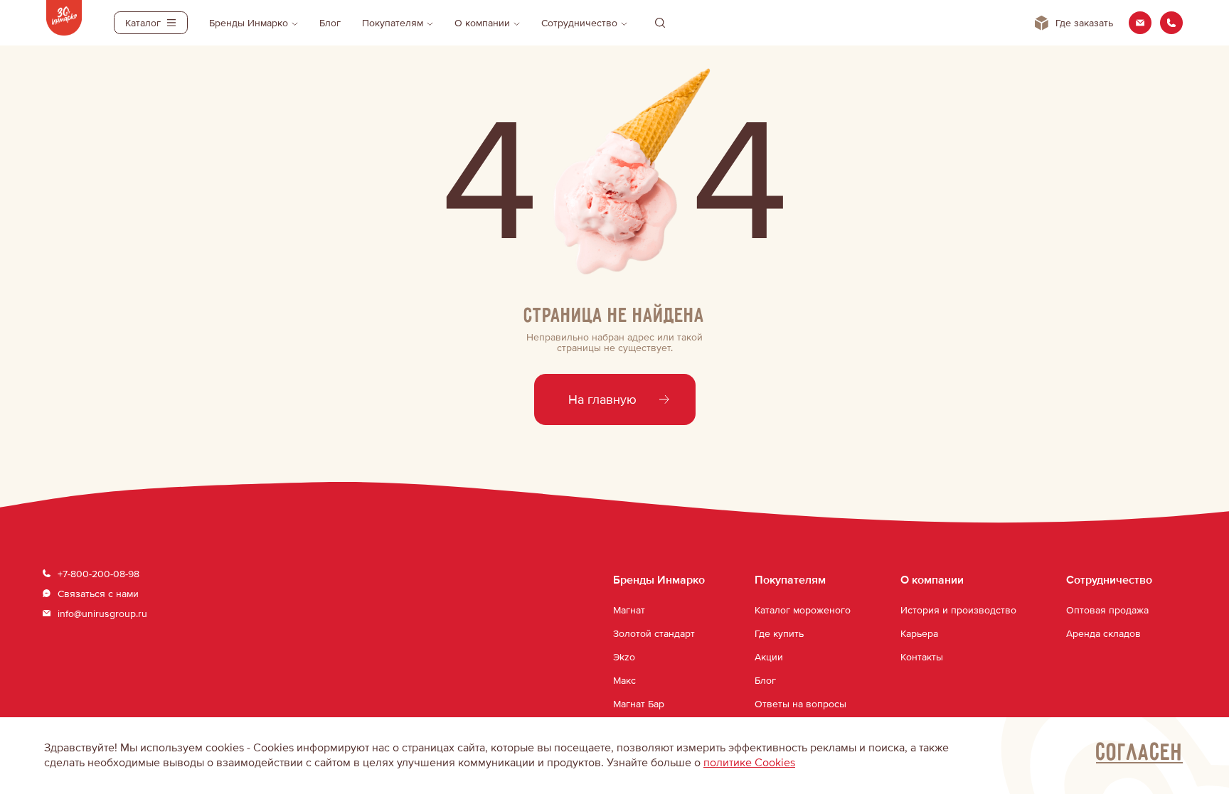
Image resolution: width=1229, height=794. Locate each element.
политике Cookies (749, 763)
